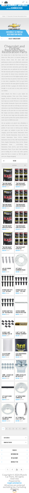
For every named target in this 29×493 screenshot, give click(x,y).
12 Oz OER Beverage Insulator (21, 354)
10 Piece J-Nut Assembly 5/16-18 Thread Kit (7, 334)
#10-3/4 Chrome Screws (6, 269)
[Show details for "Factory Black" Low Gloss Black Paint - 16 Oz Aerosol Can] (7, 196)
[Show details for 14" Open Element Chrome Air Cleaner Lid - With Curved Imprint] (21, 388)
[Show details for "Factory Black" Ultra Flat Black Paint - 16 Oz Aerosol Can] (7, 238)
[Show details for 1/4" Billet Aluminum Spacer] (21, 260)
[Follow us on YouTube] (17, 469)
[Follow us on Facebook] (12, 469)
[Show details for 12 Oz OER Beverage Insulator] (21, 345)
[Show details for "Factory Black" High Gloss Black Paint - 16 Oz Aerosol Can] (7, 175)
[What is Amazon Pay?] (14, 491)
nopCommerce (14, 483)
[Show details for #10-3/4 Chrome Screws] (7, 260)
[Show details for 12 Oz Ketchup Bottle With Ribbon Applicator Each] (7, 345)
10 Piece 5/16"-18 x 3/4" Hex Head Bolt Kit (7, 312)
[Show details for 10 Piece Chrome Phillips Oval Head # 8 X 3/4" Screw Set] (21, 302)
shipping (14, 489)
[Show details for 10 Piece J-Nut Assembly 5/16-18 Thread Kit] (7, 324)
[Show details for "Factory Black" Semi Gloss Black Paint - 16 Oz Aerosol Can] (7, 217)
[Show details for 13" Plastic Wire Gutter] (7, 388)
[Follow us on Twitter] (7, 469)
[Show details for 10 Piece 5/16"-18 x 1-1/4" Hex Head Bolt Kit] (7, 281)
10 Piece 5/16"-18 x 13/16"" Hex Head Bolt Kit (21, 291)
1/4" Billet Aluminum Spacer (20, 269)
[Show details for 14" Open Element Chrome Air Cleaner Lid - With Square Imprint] (7, 409)
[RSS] (21, 469)
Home (3, 16)
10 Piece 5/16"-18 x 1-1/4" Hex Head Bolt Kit (7, 291)
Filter (14, 161)
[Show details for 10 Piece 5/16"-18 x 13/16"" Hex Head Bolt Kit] (21, 281)
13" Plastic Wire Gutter (7, 397)
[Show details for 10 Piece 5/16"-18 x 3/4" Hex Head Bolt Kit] (7, 302)
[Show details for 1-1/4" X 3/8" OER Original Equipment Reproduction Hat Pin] (21, 324)
